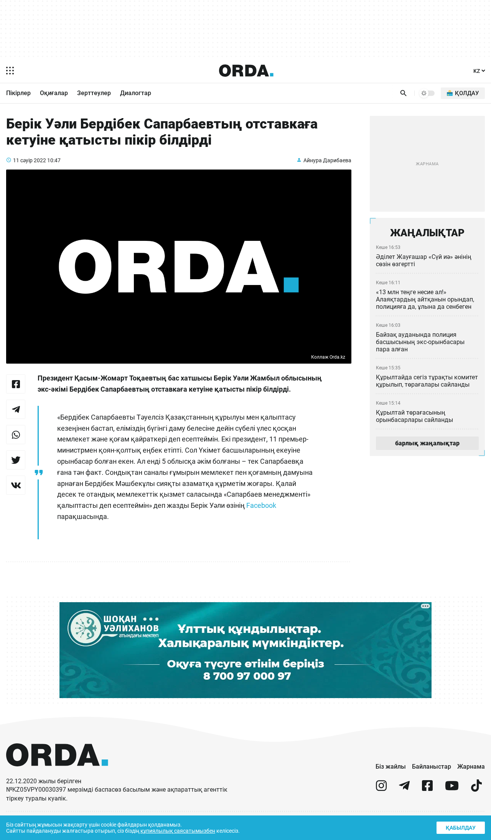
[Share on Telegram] (15, 409)
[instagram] (381, 788)
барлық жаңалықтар (427, 443)
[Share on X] (15, 459)
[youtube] (452, 788)
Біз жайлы (391, 766)
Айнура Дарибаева (327, 160)
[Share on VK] (15, 485)
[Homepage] (246, 70)
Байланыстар (431, 766)
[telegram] (404, 788)
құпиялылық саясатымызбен (177, 831)
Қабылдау (461, 828)
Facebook (261, 505)
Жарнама (471, 766)
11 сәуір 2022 (29, 160)
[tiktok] (476, 788)
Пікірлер (18, 93)
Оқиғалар (54, 93)
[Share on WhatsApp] (15, 434)
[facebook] (427, 788)
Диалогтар (135, 93)
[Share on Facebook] (15, 384)
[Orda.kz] (57, 773)
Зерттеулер (94, 93)
